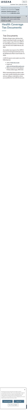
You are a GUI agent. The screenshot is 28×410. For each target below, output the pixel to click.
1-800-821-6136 (22, 4)
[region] (13, 398)
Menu (24, 1)
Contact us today (6, 20)
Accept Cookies (7, 401)
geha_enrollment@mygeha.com (15, 66)
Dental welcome (11, 11)
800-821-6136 (15, 62)
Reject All (19, 401)
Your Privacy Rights (13, 404)
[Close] (24, 389)
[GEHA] (6, 2)
